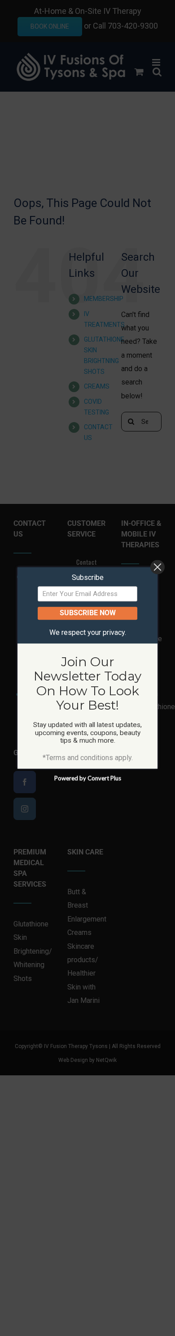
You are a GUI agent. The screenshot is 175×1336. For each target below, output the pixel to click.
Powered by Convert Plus (87, 778)
